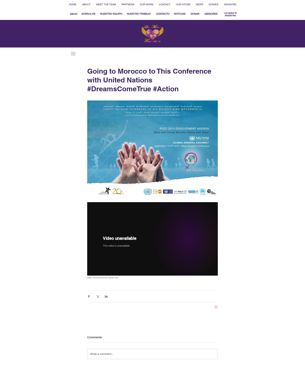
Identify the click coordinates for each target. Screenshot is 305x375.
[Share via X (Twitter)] (97, 296)
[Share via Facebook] (89, 296)
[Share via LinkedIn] (106, 296)
